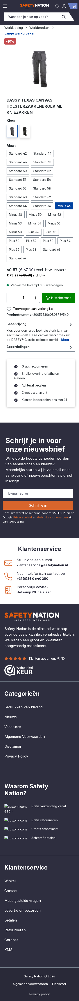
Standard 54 (42, 179)
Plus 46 (34, 232)
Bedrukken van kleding (23, 707)
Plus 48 (51, 232)
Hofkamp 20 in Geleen (34, 592)
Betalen (10, 920)
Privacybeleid (22, 517)
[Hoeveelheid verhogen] (35, 298)
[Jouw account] (64, 6)
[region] (39, 66)
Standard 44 (42, 153)
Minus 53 (15, 223)
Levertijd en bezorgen (22, 910)
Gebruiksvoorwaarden (52, 517)
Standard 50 (18, 171)
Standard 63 (52, 249)
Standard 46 (18, 162)
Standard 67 (18, 258)
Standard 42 (18, 153)
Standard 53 (18, 179)
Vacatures (12, 727)
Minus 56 (54, 223)
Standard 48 (42, 162)
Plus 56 (14, 249)
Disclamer (59, 984)
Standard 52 (42, 171)
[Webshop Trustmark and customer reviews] (18, 670)
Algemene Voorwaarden (24, 736)
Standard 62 (42, 197)
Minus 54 (34, 223)
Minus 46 (64, 206)
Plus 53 (48, 241)
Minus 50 (35, 214)
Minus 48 (15, 214)
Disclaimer (13, 746)
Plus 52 (31, 241)
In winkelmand (61, 298)
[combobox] (31, 16)
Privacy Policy (16, 756)
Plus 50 (14, 241)
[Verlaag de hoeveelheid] (11, 298)
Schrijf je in (38, 505)
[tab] (40, 331)
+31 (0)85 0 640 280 (32, 578)
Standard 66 (42, 206)
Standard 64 (18, 206)
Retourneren (15, 930)
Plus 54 (65, 241)
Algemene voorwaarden (30, 984)
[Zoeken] (64, 16)
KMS (8, 949)
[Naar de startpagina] (34, 5)
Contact (10, 891)
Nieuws (10, 717)
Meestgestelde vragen (22, 900)
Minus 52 (54, 214)
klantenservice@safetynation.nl (42, 565)
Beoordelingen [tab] (18, 347)
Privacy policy (39, 994)
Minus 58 (15, 232)
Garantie (11, 940)
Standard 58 (42, 188)
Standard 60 (18, 197)
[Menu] (5, 6)
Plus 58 (31, 249)
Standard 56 (18, 188)
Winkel (10, 881)
